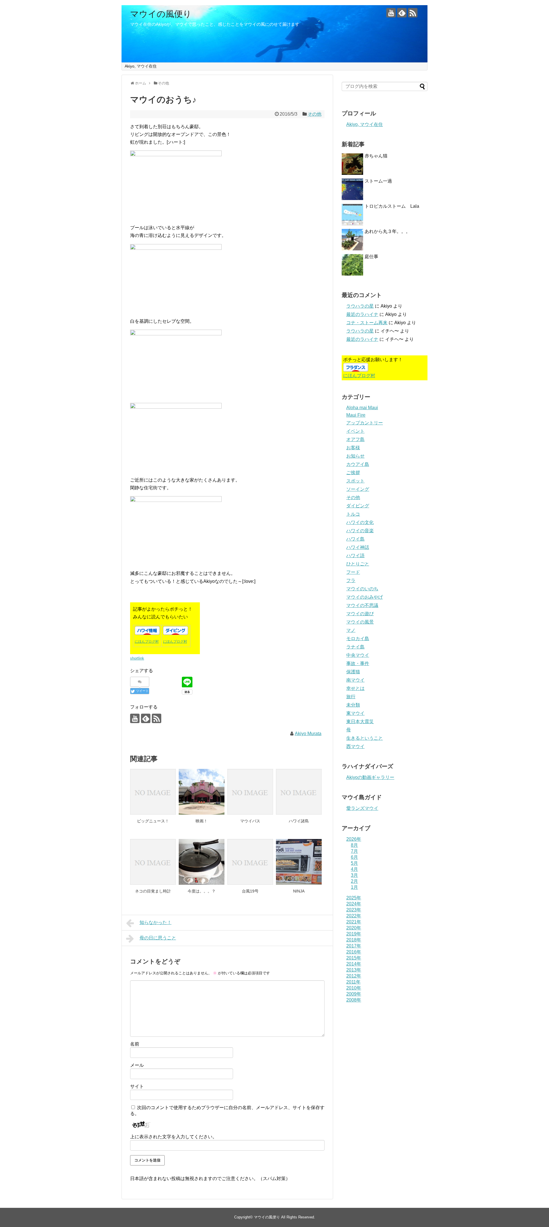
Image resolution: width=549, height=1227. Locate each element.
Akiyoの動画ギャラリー (370, 777)
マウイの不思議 (362, 605)
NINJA (299, 891)
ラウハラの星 (360, 306)
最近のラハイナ (362, 314)
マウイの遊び (360, 613)
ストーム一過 (378, 181)
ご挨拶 (353, 472)
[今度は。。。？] (201, 862)
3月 (354, 875)
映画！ (202, 821)
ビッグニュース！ (153, 821)
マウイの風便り (161, 14)
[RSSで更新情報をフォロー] (412, 12)
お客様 (353, 447)
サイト (137, 1086)
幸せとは (355, 688)
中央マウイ (357, 655)
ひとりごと (357, 563)
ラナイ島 (355, 646)
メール (137, 1065)
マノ (350, 630)
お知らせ (355, 456)
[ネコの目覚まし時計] (153, 862)
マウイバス (250, 821)
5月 (354, 863)
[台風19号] (250, 862)
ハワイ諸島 (299, 821)
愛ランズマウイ (362, 808)
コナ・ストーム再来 (366, 322)
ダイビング (357, 505)
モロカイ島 (357, 638)
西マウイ (355, 746)
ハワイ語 (355, 555)
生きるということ (364, 738)
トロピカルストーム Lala (392, 206)
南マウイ (355, 680)
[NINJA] (299, 862)
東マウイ (355, 713)
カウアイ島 (357, 464)
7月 (354, 851)
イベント (355, 431)
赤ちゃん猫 (376, 155)
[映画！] (201, 792)
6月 (354, 857)
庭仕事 (371, 256)
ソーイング (357, 489)
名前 (134, 1044)
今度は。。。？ (202, 891)
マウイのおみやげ (364, 597)
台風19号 (250, 891)
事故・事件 (357, 663)
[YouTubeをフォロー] (391, 12)
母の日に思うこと (158, 937)
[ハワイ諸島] (299, 792)
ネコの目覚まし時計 (153, 891)
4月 (354, 869)
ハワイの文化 (360, 522)
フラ (350, 580)
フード (353, 572)
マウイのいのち (362, 588)
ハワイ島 (355, 539)
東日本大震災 (360, 721)
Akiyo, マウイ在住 (141, 66)
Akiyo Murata (308, 733)
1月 (354, 887)
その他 (314, 114)
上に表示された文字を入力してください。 (173, 1136)
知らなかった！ (156, 922)
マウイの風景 (360, 622)
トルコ (353, 514)
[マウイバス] (250, 792)
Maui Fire (355, 415)
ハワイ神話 (357, 547)
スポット (355, 480)
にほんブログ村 (147, 642)
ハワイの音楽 (360, 530)
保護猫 (353, 671)
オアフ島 (355, 439)
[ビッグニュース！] (153, 792)
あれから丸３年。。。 (387, 231)
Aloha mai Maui (362, 407)
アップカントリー (364, 422)
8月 (354, 845)
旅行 (350, 696)
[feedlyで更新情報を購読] (402, 12)
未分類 (353, 704)
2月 (354, 881)
